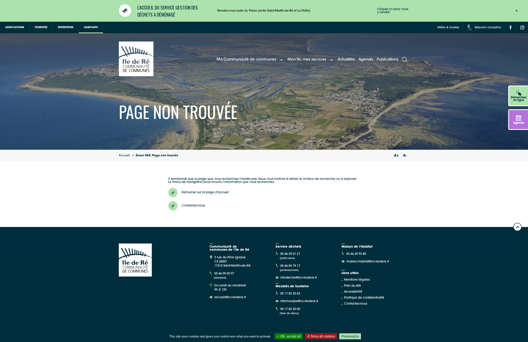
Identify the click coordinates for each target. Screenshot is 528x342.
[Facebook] (510, 27)
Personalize (350, 336)
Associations (14, 27)
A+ (396, 155)
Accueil (124, 155)
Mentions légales (357, 279)
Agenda (365, 60)
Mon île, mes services (307, 60)
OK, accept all (290, 336)
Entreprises (65, 27)
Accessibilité (353, 291)
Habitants (91, 27)
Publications (387, 60)
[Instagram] (522, 27)
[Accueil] (136, 74)
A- (405, 155)
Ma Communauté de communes (246, 60)
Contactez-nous (355, 303)
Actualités (346, 60)
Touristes (41, 27)
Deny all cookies (322, 336)
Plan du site (352, 285)
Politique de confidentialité (364, 297)
